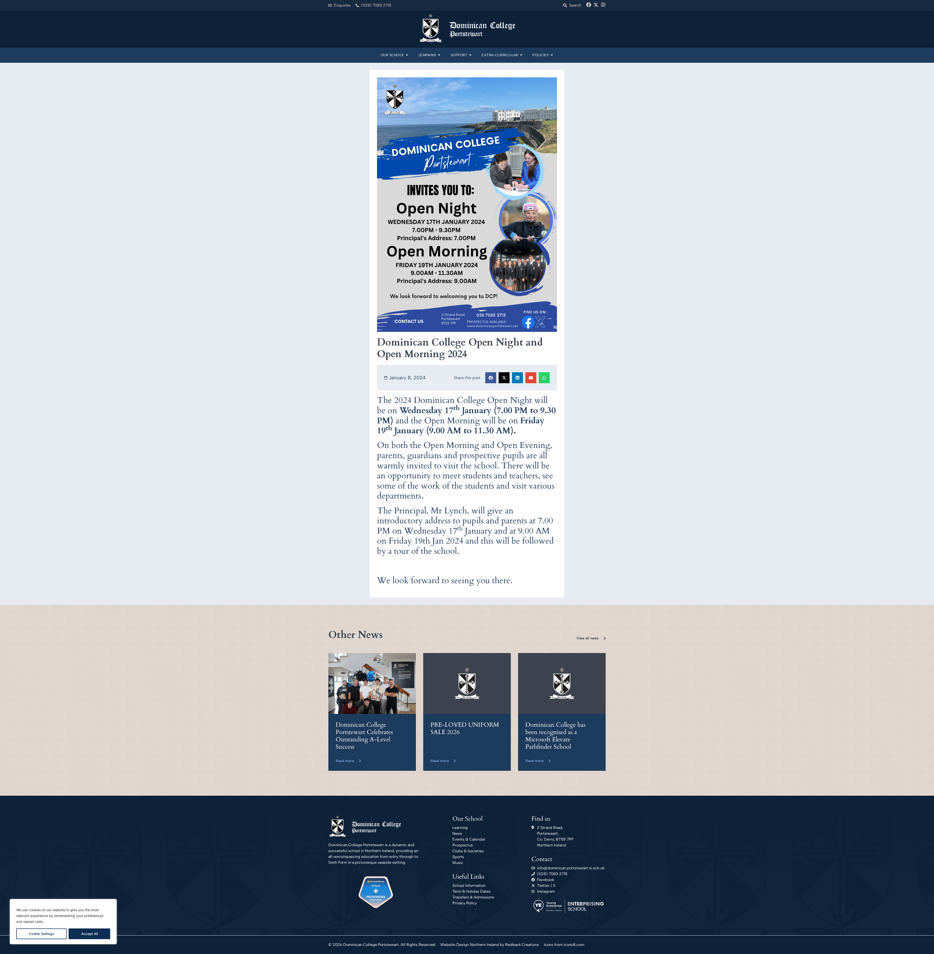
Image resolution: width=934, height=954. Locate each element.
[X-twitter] (595, 4)
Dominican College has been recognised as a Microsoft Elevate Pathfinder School (555, 736)
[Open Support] (470, 55)
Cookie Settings (41, 934)
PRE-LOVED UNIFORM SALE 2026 (465, 728)
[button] (490, 377)
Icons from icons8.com (564, 944)
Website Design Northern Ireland (469, 944)
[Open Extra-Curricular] (521, 55)
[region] (63, 921)
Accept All (89, 934)
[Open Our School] (407, 55)
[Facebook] (588, 4)
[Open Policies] (551, 55)
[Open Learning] (439, 55)
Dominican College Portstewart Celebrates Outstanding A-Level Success (364, 736)
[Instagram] (603, 4)
